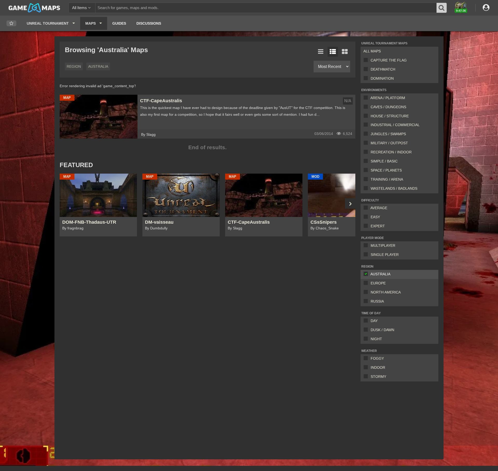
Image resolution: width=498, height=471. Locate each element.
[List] (321, 52)
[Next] (350, 203)
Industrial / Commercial (395, 125)
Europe (378, 283)
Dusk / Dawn (382, 330)
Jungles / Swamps (388, 134)
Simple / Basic (384, 161)
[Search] (442, 8)
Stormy (378, 376)
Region (74, 66)
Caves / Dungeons (388, 107)
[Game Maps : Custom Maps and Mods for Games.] (34, 7)
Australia (380, 274)
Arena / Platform (387, 98)
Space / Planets (386, 170)
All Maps (372, 51)
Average (378, 208)
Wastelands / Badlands (394, 188)
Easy (375, 217)
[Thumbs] (345, 52)
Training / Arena (387, 179)
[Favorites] (11, 23)
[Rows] (333, 52)
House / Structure (390, 116)
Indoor (378, 367)
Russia (377, 301)
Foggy (377, 358)
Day (374, 321)
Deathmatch (383, 69)
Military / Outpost (389, 143)
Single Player (385, 254)
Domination (382, 78)
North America (386, 292)
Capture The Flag (389, 60)
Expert (378, 226)
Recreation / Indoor (391, 152)
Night (376, 339)
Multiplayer (383, 245)
